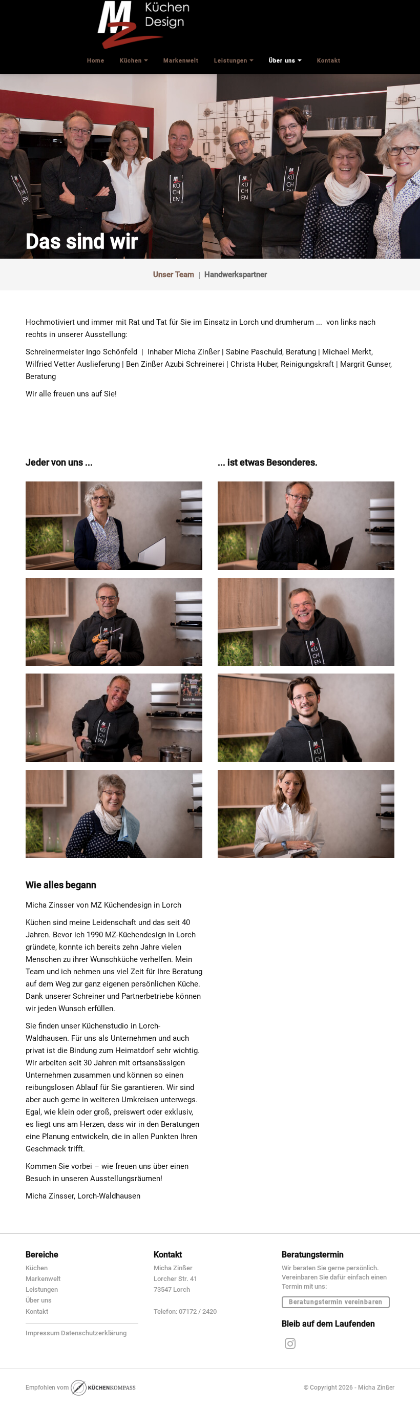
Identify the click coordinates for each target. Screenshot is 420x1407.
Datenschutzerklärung (94, 1333)
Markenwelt (43, 1279)
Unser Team (173, 274)
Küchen (37, 1268)
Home (95, 60)
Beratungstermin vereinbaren (336, 1302)
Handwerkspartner (235, 274)
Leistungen (42, 1289)
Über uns (39, 1300)
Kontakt (37, 1311)
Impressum (42, 1333)
